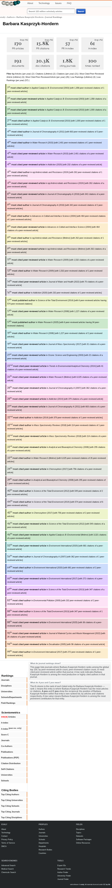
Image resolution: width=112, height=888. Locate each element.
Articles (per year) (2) (24, 74)
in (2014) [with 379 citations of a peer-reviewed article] (55, 399)
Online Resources (83, 843)
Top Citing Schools (10, 806)
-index (4, 723)
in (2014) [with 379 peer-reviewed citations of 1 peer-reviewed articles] (55, 417)
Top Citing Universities (12, 800)
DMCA (4, 846)
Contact (4, 836)
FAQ (69, 3)
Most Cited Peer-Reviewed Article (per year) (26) (47, 77)
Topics (78, 833)
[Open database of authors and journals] (11, 1)
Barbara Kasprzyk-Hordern (29, 17)
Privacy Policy (7, 839)
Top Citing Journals (10, 812)
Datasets (79, 836)
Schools (5, 780)
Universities (6, 691)
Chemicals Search (8, 872)
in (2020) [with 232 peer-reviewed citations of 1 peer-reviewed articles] (54, 292)
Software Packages (84, 839)
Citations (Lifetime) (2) (45, 74)
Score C (5, 734)
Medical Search (7, 869)
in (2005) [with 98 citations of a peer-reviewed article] (56, 644)
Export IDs (61, 865)
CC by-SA (106, 884)
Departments (44, 843)
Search (81, 11)
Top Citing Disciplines (11, 817)
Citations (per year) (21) (67, 74)
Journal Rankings (53, 17)
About (30, 3)
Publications (7, 752)
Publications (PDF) (10, 757)
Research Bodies (45, 850)
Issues (58, 3)
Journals (5, 680)
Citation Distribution (10, 763)
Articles (8, 717)
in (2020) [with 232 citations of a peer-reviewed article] (54, 164)
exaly (2, 17)
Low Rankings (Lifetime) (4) (83, 77)
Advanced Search (8, 865)
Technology (44, 3)
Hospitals (42, 846)
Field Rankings (8, 703)
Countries (42, 853)
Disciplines (6, 686)
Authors (11, 17)
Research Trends (64, 869)
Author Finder (62, 872)
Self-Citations (7, 769)
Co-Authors (6, 746)
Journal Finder (63, 879)
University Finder (64, 876)
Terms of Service (8, 843)
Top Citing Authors (10, 794)
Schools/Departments (11, 697)
